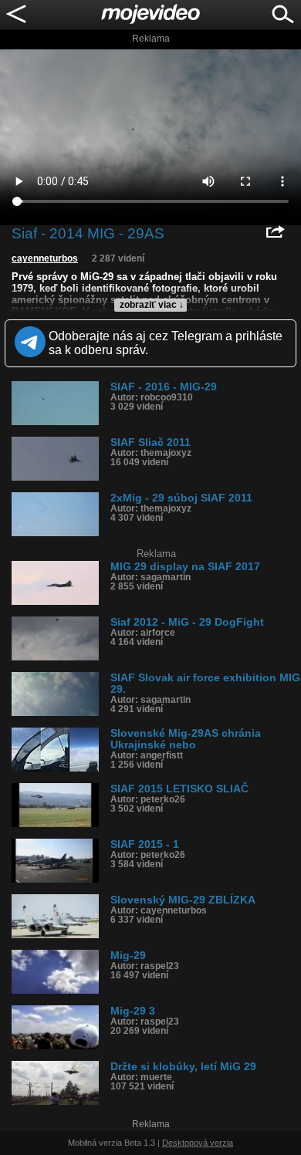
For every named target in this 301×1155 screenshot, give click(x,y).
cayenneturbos (45, 258)
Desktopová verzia (197, 1142)
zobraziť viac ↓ (152, 304)
